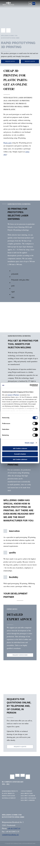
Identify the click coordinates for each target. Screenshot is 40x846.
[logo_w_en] (8, 3)
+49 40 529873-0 (13, 828)
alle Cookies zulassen (20, 448)
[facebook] (3, 30)
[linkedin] (8, 30)
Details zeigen (29, 443)
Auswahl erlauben (20, 454)
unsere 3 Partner (13, 395)
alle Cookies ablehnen (20, 459)
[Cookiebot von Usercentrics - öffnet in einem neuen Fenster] (30, 385)
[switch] (35, 423)
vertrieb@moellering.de (10, 834)
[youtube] (22, 775)
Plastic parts (7, 143)
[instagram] (17, 775)
